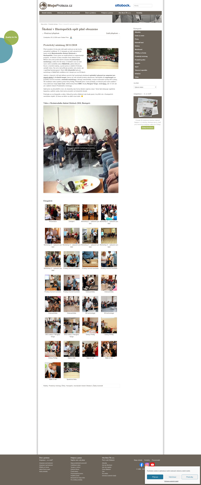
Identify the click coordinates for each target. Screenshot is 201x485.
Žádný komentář (98, 386)
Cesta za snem (139, 35)
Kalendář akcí (139, 42)
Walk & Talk (71, 358)
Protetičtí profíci (140, 60)
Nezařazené (138, 49)
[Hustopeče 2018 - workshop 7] (90, 304)
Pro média (105, 473)
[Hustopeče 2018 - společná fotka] (72, 370)
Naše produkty (43, 471)
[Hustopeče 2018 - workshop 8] (53, 325)
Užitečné (137, 73)
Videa (137, 77)
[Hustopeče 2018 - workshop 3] (53, 235)
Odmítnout (172, 477)
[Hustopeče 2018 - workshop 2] (109, 212)
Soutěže (137, 63)
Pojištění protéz (75, 475)
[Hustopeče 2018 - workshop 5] (72, 259)
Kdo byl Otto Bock (107, 465)
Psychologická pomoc (77, 473)
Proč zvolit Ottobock (108, 460)
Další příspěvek (113, 33)
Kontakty (147, 460)
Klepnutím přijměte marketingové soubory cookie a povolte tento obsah (81, 149)
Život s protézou (44, 458)
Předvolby (189, 477)
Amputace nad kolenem (46, 465)
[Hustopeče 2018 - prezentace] (53, 212)
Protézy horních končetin (71, 268)
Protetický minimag (55, 386)
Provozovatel (156, 460)
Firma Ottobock (106, 469)
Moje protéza (48, 4)
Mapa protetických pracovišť (79, 463)
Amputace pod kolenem (46, 463)
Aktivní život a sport (44, 469)
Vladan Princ (65, 37)
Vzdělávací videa (75, 465)
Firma (137, 39)
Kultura (137, 46)
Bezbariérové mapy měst (78, 477)
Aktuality (137, 32)
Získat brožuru (147, 128)
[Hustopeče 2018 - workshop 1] (90, 212)
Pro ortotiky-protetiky (76, 479)
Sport (136, 67)
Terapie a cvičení (75, 467)
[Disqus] (81, 419)
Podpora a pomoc (76, 458)
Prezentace (53, 221)
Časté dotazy (74, 471)
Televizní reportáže (141, 70)
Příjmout (155, 477)
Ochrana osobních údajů (171, 481)
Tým (103, 471)
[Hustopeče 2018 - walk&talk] (72, 348)
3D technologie (90, 313)
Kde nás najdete (106, 467)
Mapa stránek (138, 460)
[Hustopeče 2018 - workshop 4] (90, 235)
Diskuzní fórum (75, 469)
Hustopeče (69, 386)
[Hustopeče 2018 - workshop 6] (90, 282)
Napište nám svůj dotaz (78, 460)
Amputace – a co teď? (46, 460)
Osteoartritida (90, 292)
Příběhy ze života (140, 53)
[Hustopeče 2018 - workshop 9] (90, 325)
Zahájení (72, 221)
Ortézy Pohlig (90, 334)
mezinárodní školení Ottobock (83, 386)
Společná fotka (72, 379)
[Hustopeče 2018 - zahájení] (72, 212)
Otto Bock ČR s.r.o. (121, 5)
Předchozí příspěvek (50, 33)
